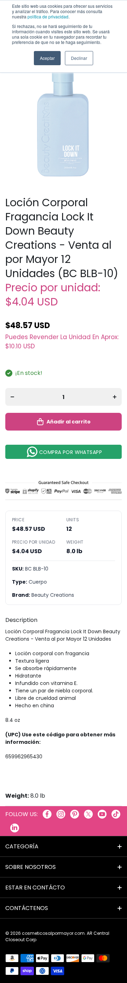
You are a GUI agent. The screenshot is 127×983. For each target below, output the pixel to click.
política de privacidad (48, 16)
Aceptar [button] (47, 58)
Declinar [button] (79, 58)
